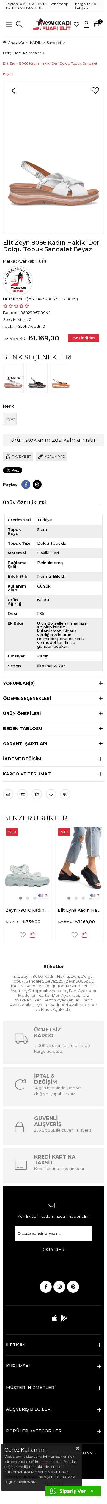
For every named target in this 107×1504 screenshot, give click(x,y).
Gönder (53, 1249)
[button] (25, 898)
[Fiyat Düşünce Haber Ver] (51, 794)
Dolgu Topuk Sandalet (67, 985)
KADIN (17, 985)
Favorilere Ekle (31, 935)
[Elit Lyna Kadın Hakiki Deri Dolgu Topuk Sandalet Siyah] (36, 863)
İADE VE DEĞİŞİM (22, 758)
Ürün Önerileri (22, 713)
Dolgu (87, 976)
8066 (37, 976)
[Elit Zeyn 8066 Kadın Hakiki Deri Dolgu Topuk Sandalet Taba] (62, 378)
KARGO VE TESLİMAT (27, 774)
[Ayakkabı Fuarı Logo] (52, 24)
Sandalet (34, 981)
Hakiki (63, 976)
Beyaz (51, 981)
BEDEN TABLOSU (22, 728)
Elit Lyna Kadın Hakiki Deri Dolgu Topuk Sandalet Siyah (36, 910)
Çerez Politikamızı (20, 1476)
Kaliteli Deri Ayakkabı (58, 995)
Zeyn (26, 976)
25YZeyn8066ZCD (77, 981)
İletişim (81, 8)
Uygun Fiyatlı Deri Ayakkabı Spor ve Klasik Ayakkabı (65, 1007)
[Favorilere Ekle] (95, 91)
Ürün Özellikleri (24, 502)
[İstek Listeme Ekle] (8, 794)
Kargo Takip (85, 3)
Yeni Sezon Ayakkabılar (56, 1000)
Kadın (49, 976)
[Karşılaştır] (22, 794)
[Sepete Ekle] (41, 935)
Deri (75, 976)
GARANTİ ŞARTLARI (25, 743)
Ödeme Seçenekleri (27, 698)
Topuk (18, 981)
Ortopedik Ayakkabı (47, 990)
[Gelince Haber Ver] (65, 794)
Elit (16, 976)
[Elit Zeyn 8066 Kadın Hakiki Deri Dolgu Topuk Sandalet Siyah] (39, 378)
